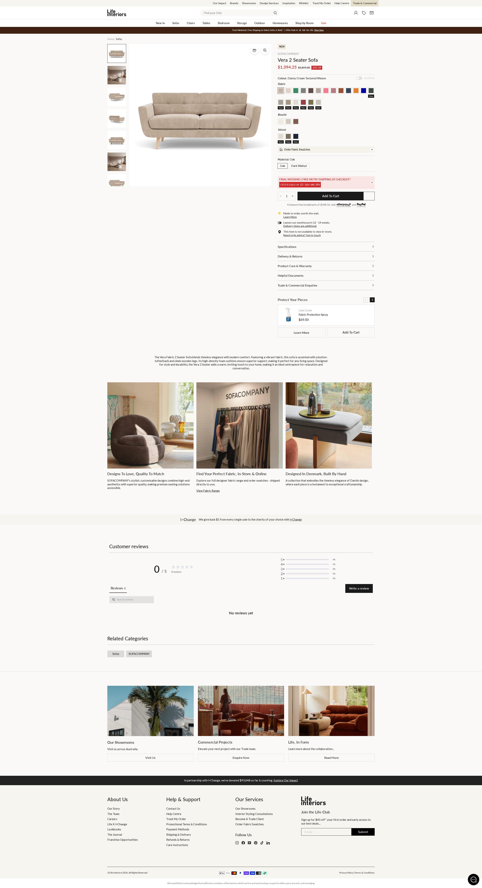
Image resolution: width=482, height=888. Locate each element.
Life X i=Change (117, 824)
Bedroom (224, 23)
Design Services (269, 3)
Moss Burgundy (303, 102)
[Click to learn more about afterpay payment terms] (344, 205)
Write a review (359, 588)
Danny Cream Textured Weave (281, 91)
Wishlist (304, 3)
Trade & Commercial (365, 3)
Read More (331, 757)
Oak (282, 165)
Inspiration (288, 3)
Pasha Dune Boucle (288, 121)
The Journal (114, 834)
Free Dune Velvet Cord (281, 136)
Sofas (175, 23)
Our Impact (219, 3)
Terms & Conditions (365, 872)
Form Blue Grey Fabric (371, 91)
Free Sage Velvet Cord (288, 136)
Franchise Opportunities (122, 839)
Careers (112, 819)
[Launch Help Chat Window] (473, 879)
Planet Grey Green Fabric (303, 91)
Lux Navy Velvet (296, 136)
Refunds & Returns (178, 839)
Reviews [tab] (118, 588)
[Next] (372, 299)
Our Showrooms (245, 808)
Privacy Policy (346, 872)
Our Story (113, 808)
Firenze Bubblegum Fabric (326, 91)
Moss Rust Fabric (341, 91)
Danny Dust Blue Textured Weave (348, 91)
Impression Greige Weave (281, 102)
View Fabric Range (208, 490)
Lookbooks (114, 829)
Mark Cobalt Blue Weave (364, 91)
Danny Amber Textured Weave (356, 91)
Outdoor (259, 23)
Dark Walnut (299, 165)
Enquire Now (241, 757)
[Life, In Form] (331, 711)
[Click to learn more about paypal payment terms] (361, 205)
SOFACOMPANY (288, 53)
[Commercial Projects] (241, 711)
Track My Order (321, 3)
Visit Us (150, 757)
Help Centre (342, 3)
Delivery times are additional (300, 226)
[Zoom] (265, 50)
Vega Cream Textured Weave (288, 91)
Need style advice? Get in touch (302, 235)
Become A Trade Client (249, 819)
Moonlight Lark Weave (288, 102)
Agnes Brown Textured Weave (318, 91)
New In (160, 23)
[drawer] (326, 149)
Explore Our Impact (286, 780)
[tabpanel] (241, 606)
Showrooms (249, 3)
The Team (113, 813)
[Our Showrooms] (150, 711)
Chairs (191, 23)
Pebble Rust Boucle (296, 121)
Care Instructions (177, 845)
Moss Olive (311, 102)
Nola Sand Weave (318, 102)
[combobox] (239, 12)
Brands (234, 3)
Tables (206, 23)
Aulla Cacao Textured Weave (311, 91)
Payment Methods (177, 829)
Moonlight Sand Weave (296, 102)
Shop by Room (304, 23)
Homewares (280, 23)
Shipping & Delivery (178, 834)
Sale (323, 23)
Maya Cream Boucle (281, 121)
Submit (363, 832)
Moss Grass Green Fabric (296, 91)
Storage (242, 23)
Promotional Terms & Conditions (186, 824)
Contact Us (173, 808)
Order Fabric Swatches (249, 824)
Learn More (301, 332)
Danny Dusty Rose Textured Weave (333, 91)
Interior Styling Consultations (254, 813)
